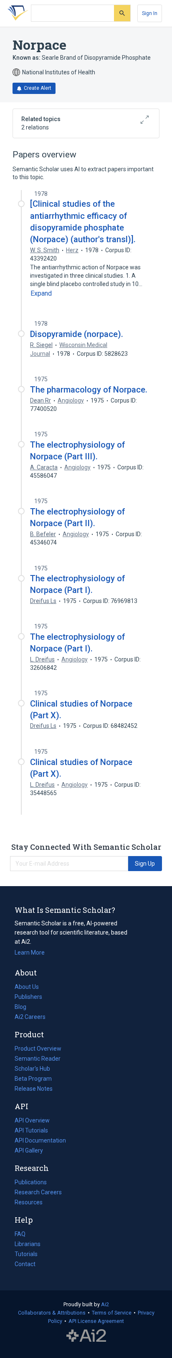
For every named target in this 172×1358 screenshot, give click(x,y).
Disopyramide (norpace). (76, 334)
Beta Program (33, 1078)
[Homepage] (16, 13)
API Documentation (40, 1141)
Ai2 (105, 1304)
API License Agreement (96, 1321)
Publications (31, 1183)
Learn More (30, 952)
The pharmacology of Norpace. (88, 390)
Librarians (27, 1244)
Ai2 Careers (30, 1017)
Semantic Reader (38, 1058)
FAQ (20, 1234)
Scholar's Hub (32, 1068)
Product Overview (38, 1048)
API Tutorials (31, 1130)
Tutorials (26, 1254)
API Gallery (29, 1150)
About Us (27, 986)
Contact (25, 1264)
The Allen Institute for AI (86, 1335)
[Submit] (122, 13)
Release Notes (34, 1088)
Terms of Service (112, 1313)
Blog (24, 1007)
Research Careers (38, 1193)
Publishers (28, 996)
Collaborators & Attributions (52, 1313)
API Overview (32, 1120)
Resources (29, 1203)
